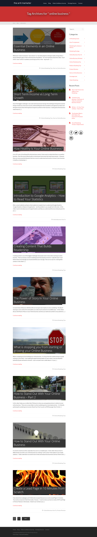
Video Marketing (73, 80)
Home (45, 3)
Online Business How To (59, 219)
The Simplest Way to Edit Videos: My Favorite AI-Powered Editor (77, 116)
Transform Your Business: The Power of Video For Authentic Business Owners (78, 100)
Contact (80, 3)
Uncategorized (73, 76)
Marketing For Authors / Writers (75, 46)
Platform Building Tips (75, 65)
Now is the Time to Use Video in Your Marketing (78, 91)
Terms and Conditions (23, 534)
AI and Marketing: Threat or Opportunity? (78, 123)
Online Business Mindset (75, 58)
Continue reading (17, 63)
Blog (49, 3)
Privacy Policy (16, 534)
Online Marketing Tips (47, 68)
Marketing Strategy (74, 51)
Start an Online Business (59, 68)
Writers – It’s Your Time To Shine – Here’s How (78, 107)
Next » (25, 518)
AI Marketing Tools (74, 38)
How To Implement (74, 42)
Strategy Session (72, 3)
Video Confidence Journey (59, 3)
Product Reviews (61, 510)
